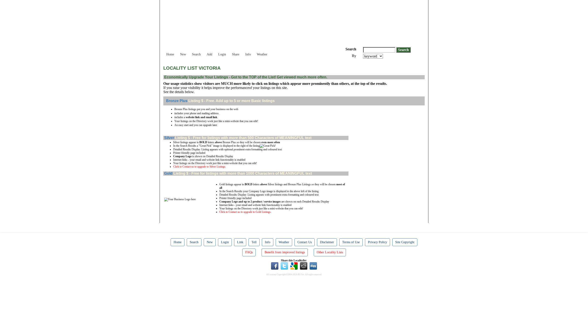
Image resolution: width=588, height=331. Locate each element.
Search (196, 54)
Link (240, 242)
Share (235, 54)
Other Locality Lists (330, 252)
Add (209, 54)
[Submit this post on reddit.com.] (303, 265)
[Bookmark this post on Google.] (294, 265)
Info (248, 54)
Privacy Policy (377, 242)
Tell (254, 242)
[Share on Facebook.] (275, 265)
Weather (262, 54)
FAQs (249, 252)
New (183, 54)
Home (170, 54)
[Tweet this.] (284, 265)
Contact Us (304, 242)
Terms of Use (351, 242)
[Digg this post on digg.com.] (313, 265)
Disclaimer (327, 242)
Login (222, 54)
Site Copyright (404, 242)
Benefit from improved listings (285, 252)
